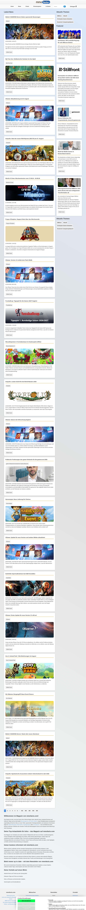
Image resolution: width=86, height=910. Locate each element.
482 (26, 810)
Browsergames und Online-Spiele (29, 821)
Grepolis (8, 142)
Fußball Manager (12, 824)
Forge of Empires (10, 223)
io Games (48, 6)
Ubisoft (65, 15)
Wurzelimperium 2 (10, 346)
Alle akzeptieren (26, 900)
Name (53, 895)
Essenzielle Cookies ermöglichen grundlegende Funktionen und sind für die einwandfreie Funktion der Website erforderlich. (66, 901)
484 (33, 810)
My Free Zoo (9, 63)
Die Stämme (9, 698)
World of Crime (9, 182)
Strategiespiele (26, 824)
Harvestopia (9, 503)
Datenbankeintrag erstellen (32, 895)
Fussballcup (9, 305)
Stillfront (59, 15)
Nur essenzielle (26, 904)
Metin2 (7, 21)
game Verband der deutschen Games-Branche (17, 463)
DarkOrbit (8, 577)
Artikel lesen (9, 52)
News (19, 6)
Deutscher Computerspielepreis (65, 22)
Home (12, 6)
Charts (27, 6)
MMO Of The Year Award (11, 900)
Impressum (75, 895)
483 (29, 810)
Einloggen (73, 6)
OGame (8, 102)
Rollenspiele (20, 824)
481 (22, 810)
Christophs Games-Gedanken (64, 19)
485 (37, 810)
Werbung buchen (11, 895)
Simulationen (36, 824)
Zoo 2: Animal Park (10, 660)
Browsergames (37, 6)
